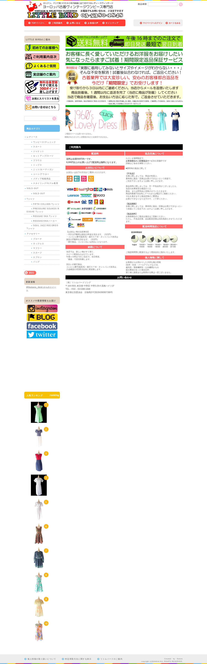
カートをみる (174, 23)
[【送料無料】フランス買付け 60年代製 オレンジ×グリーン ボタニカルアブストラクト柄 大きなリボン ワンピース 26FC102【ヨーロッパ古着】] (38, 543)
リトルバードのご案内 (111, 659)
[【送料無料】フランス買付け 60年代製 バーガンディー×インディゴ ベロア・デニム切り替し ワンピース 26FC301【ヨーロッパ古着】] (38, 470)
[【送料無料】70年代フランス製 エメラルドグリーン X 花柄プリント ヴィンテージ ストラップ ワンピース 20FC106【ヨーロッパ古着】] (38, 591)
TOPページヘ (38, 23)
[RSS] (30, 273)
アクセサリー (33, 234)
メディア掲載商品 (42, 179)
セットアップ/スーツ (43, 156)
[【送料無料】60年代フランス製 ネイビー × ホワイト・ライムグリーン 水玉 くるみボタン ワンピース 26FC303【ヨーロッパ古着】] (38, 567)
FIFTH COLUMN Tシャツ (46, 204)
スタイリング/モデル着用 (45, 183)
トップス (37, 165)
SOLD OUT (33, 188)
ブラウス (37, 160)
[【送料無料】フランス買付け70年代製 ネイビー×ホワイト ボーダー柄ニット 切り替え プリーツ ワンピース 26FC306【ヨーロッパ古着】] (38, 445)
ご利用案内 (57, 23)
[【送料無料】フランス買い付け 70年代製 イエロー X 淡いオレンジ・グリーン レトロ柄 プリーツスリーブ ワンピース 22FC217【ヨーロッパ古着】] (38, 615)
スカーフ (37, 253)
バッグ (36, 262)
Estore (180, 659)
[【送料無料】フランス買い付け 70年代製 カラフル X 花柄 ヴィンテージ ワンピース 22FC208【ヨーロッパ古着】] (38, 640)
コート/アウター (41, 174)
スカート (37, 147)
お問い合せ (75, 23)
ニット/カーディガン (43, 169)
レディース (32, 137)
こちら (134, 163)
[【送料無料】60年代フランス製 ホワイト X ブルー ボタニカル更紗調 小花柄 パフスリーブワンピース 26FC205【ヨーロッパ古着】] (38, 518)
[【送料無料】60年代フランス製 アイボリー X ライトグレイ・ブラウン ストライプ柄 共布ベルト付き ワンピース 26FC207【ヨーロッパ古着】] (38, 494)
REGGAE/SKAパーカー (45, 221)
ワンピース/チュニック (44, 142)
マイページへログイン (152, 23)
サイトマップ (112, 23)
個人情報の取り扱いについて (41, 659)
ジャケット (38, 151)
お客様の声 (93, 23)
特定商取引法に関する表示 (78, 659)
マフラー (37, 248)
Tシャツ (31, 199)
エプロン (37, 257)
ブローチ (37, 239)
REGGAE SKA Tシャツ (45, 216)
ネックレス (38, 243)
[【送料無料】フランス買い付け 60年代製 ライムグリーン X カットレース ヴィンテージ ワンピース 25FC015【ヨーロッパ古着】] (38, 421)
